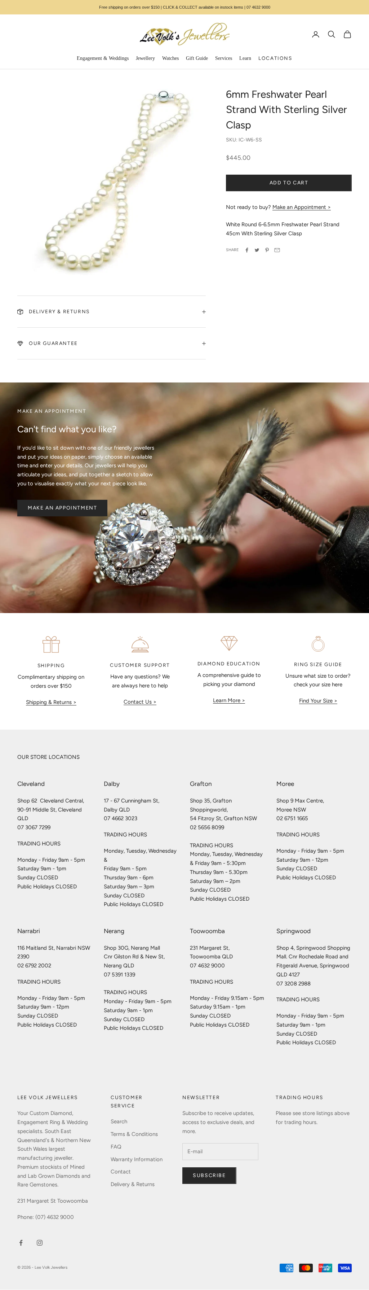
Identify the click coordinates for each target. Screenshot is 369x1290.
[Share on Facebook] (247, 250)
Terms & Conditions (134, 1134)
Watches (170, 58)
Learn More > (229, 700)
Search (119, 1121)
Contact (121, 1171)
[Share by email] (277, 250)
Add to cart (289, 183)
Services (223, 58)
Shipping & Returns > (51, 702)
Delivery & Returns (133, 1184)
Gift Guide (197, 58)
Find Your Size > (318, 701)
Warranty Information (137, 1159)
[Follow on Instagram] (39, 1242)
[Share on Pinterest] (267, 250)
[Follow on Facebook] (21, 1242)
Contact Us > (140, 702)
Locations (275, 58)
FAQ (116, 1146)
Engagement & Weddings (103, 58)
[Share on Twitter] (257, 250)
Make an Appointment (62, 508)
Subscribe (209, 1175)
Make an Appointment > (301, 207)
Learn (245, 58)
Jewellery (145, 58)
